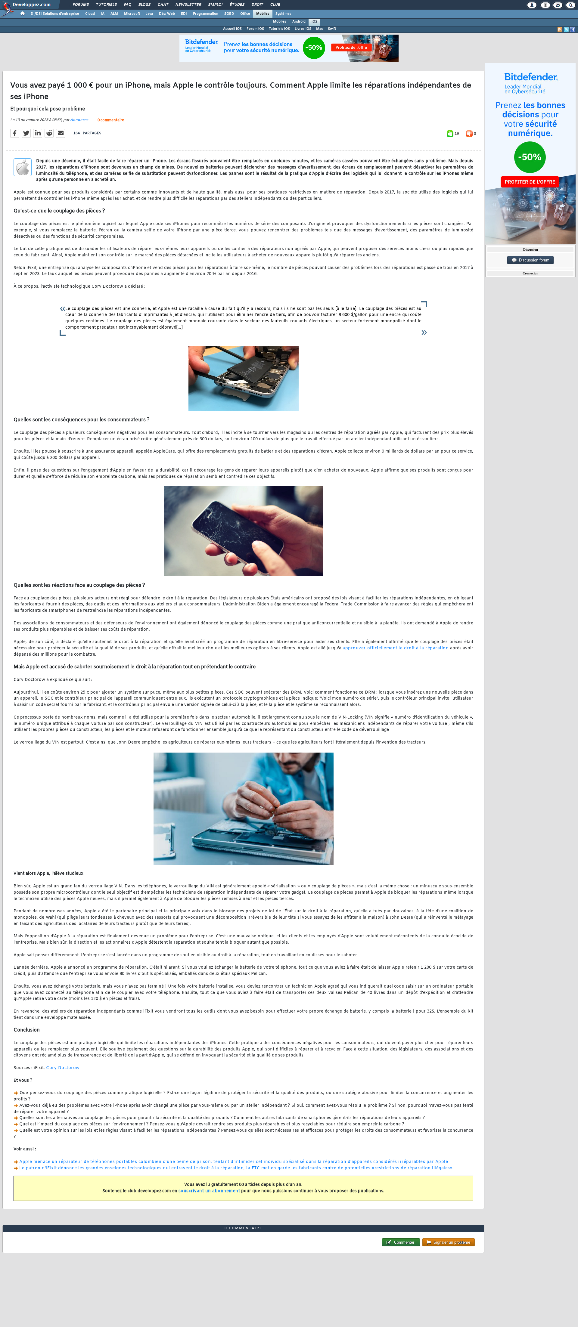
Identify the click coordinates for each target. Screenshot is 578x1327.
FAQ (127, 4)
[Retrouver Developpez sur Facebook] (572, 29)
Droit (257, 4)
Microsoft (132, 14)
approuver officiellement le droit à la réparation (396, 648)
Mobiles (262, 14)
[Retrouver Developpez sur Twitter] (566, 29)
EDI (184, 14)
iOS (314, 22)
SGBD (229, 14)
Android (299, 22)
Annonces (79, 120)
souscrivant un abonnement (209, 1191)
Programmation (205, 14)
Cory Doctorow (63, 1068)
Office (245, 14)
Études (237, 4)
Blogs (144, 4)
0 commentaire (111, 120)
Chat (163, 4)
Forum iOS (255, 29)
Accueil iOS (232, 29)
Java (149, 14)
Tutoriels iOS (279, 29)
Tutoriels (106, 4)
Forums (80, 4)
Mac (319, 29)
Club (274, 4)
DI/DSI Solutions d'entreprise (55, 14)
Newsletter (188, 4)
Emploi (215, 4)
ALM (114, 14)
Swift (332, 29)
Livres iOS (303, 29)
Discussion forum (533, 260)
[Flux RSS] (560, 29)
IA (102, 14)
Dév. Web (167, 14)
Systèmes (283, 14)
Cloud (90, 14)
